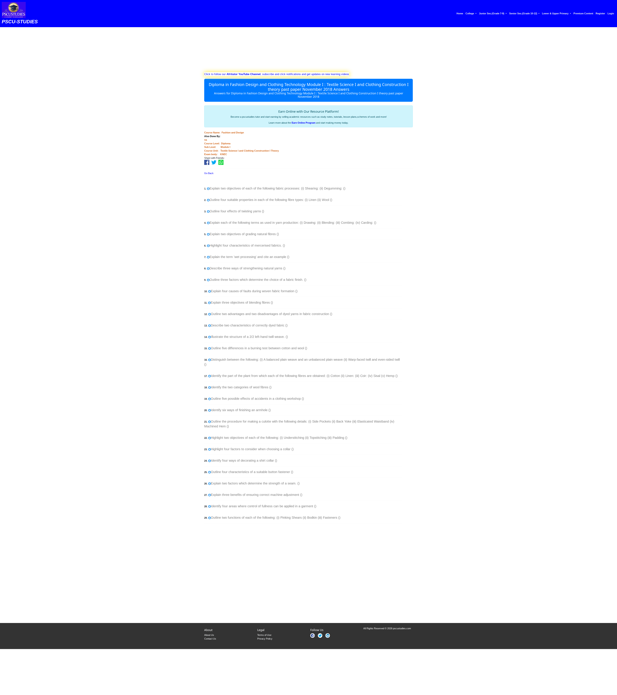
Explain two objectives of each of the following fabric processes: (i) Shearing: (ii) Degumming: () (277, 188)
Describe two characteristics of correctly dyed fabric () (249, 325)
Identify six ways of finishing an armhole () (241, 410)
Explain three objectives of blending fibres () (242, 302)
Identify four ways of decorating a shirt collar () (244, 460)
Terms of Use (264, 635)
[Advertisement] (300, 49)
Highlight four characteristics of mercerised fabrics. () (247, 245)
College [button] (470, 13)
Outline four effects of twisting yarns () (237, 211)
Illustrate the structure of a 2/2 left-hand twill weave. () (249, 336)
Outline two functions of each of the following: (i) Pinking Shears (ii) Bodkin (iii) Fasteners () (275, 517)
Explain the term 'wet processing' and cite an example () (249, 257)
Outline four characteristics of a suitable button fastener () (252, 472)
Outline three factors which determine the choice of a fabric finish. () (258, 279)
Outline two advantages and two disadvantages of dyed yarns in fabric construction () (271, 314)
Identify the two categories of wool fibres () (241, 387)
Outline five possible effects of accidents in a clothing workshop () (257, 398)
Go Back (209, 173)
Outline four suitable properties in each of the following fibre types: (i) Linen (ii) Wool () (271, 200)
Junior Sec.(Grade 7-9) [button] (492, 13)
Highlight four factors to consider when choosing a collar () (252, 449)
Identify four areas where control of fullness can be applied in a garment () (263, 506)
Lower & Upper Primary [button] (555, 13)
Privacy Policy (264, 638)
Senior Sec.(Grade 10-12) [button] (523, 13)
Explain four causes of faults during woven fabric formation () (254, 291)
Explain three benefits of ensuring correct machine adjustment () (256, 494)
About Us (209, 635)
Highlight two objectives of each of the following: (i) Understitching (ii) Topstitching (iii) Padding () (279, 437)
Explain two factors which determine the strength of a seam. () (255, 483)
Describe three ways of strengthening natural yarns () (248, 268)
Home (459, 13)
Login (611, 13)
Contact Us (210, 638)
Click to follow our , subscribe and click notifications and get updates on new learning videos (276, 74)
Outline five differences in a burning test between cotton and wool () (259, 348)
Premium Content (583, 13)
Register (600, 13)
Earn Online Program (303, 122)
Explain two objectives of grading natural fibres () (244, 234)
